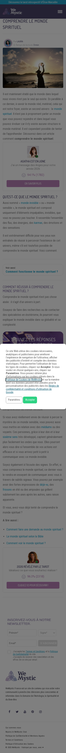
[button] (14, 400)
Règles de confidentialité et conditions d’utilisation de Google (32, 389)
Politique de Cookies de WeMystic (23, 379)
